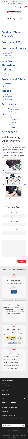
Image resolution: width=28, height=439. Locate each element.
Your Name (14, 213)
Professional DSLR (12, 42)
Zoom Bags (13, 122)
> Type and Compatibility (13, 109)
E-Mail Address (15, 221)
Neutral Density (8, 83)
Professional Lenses (14, 48)
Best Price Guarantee (18, 1)
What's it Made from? (10, 96)
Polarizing (7, 85)
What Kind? (7, 94)
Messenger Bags (15, 117)
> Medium (10, 121)
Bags (6, 114)
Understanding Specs (10, 52)
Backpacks (13, 126)
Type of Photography (10, 57)
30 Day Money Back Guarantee (14, 3)
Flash (6, 73)
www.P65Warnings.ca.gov (14, 430)
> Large (9, 124)
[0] (25, 7)
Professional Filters (13, 79)
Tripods (6, 90)
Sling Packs (13, 127)
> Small (9, 116)
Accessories (9, 104)
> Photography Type (12, 113)
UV (5, 86)
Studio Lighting (8, 75)
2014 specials (9, 132)
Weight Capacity (8, 99)
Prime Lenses (8, 53)
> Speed (10, 111)
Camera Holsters (15, 119)
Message (15, 238)
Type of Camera (8, 55)
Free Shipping (8, 1)
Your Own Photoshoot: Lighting (9, 65)
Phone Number (14, 230)
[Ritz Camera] (14, 12)
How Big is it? (8, 98)
